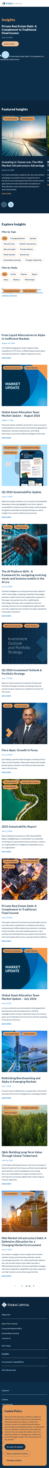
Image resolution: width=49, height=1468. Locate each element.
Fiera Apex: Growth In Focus (20, 750)
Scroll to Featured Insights (5, 54)
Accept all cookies (15, 1447)
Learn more (11, 44)
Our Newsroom (9, 1370)
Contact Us (6, 1338)
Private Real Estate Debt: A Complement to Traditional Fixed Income (19, 909)
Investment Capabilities (13, 1362)
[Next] (11, 204)
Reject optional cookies (17, 1453)
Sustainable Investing (10, 1333)
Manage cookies (14, 1460)
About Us (6, 1314)
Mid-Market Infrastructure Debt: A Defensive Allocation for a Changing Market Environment (24, 1241)
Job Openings (7, 1404)
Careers (5, 1390)
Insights (5, 1353)
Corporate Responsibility (12, 1328)
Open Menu (45, 3)
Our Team (6, 1345)
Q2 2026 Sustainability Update (21, 492)
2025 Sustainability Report (19, 826)
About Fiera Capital (9, 1323)
